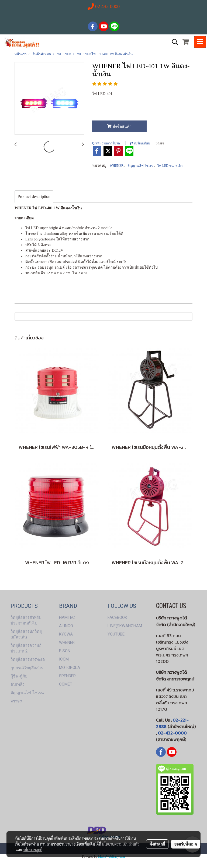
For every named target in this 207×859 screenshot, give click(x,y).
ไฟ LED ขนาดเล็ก (169, 166)
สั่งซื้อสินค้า (122, 127)
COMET (65, 684)
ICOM (64, 659)
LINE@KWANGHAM (125, 625)
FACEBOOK (117, 617)
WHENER (117, 166)
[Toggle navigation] (200, 42)
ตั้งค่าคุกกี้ (157, 844)
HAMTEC (67, 617)
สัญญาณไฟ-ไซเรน (140, 166)
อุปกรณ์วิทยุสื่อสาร (27, 667)
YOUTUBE (116, 634)
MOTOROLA (69, 667)
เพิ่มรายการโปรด (107, 143)
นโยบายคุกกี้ (32, 849)
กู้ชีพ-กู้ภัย (19, 676)
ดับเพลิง (17, 684)
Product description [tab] (34, 196)
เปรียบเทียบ (141, 143)
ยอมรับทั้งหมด (185, 844)
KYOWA (66, 634)
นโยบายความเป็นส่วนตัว (120, 844)
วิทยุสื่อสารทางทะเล (28, 659)
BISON (64, 650)
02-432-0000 (172, 733)
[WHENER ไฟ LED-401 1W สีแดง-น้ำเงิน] (49, 98)
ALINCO (66, 625)
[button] (173, 42)
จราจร (16, 701)
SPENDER (67, 675)
